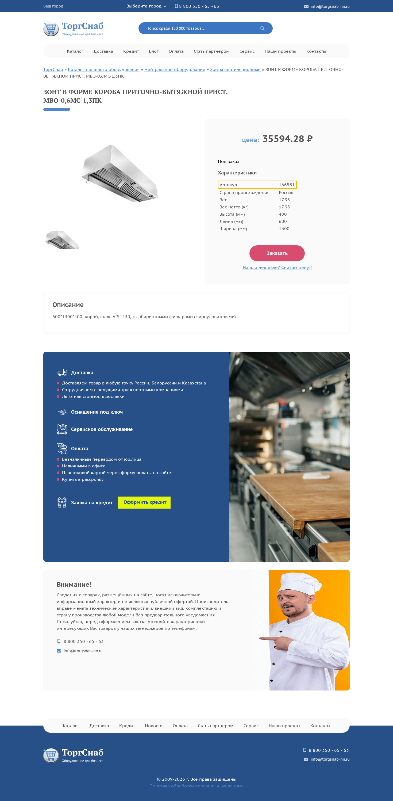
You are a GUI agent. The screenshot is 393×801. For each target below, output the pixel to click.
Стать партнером (211, 51)
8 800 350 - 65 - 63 (199, 6)
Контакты (316, 51)
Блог (154, 51)
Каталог (75, 51)
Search (262, 28)
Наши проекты (280, 51)
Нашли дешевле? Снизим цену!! (277, 267)
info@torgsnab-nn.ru (330, 6)
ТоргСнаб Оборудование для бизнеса (73, 28)
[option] (119, 173)
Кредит (131, 51)
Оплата (176, 51)
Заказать (277, 253)
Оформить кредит (145, 502)
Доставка (103, 51)
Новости (154, 725)
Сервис (247, 51)
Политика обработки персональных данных (196, 785)
